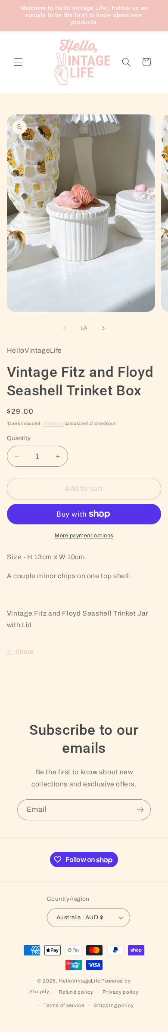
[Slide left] (64, 328)
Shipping (54, 423)
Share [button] (25, 651)
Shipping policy (113, 1005)
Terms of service (64, 1005)
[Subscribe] (140, 809)
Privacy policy (120, 992)
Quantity (19, 438)
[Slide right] (103, 328)
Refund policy (76, 992)
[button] (18, 62)
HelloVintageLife (79, 980)
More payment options (84, 536)
